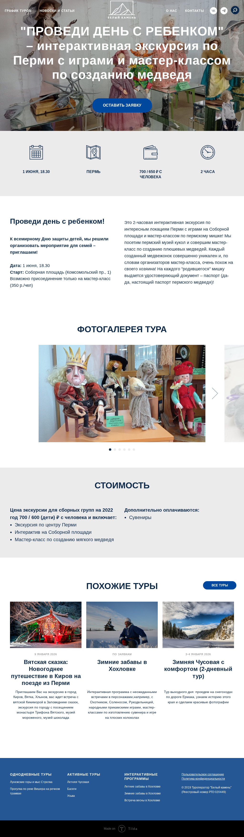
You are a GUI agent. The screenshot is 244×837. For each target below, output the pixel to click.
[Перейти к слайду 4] (124, 461)
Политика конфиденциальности (203, 790)
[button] (122, 111)
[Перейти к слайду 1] (110, 461)
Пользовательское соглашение (203, 786)
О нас (171, 11)
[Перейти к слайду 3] (119, 461)
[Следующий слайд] (215, 405)
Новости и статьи (57, 11)
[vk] (213, 10)
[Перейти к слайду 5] (129, 461)
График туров (18, 11)
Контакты (194, 11)
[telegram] (224, 10)
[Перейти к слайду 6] (134, 461)
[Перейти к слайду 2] (115, 461)
